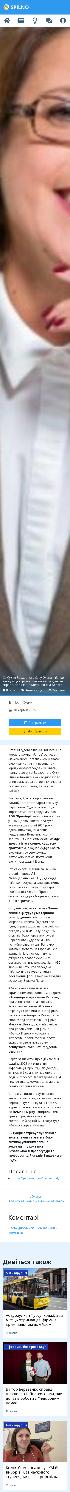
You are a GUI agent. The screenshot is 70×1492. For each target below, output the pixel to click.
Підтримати (37, 723)
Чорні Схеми (22, 702)
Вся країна (58, 690)
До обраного (37, 731)
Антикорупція (34, 690)
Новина (10, 690)
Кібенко (28, 1201)
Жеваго (58, 1201)
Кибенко (44, 1201)
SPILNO (19, 7)
